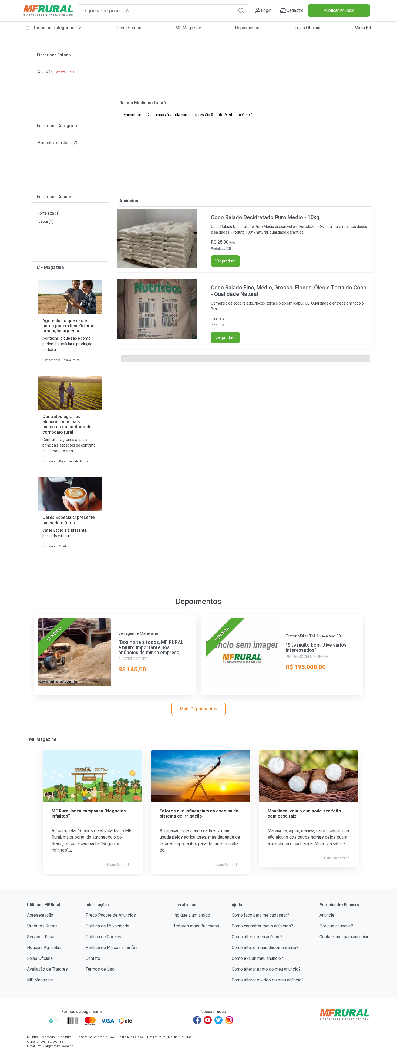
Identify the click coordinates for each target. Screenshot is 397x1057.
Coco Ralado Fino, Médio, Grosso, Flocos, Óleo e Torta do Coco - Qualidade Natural (288, 290)
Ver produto (225, 261)
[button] (241, 10)
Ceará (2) (46, 71)
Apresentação (40, 915)
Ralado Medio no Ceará (142, 102)
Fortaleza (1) (49, 213)
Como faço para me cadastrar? (260, 915)
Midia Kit (362, 27)
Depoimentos (248, 27)
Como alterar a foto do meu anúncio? (266, 969)
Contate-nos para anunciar (343, 936)
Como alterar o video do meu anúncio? (268, 979)
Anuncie (326, 915)
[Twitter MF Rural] (218, 1020)
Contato (93, 958)
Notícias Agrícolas (44, 947)
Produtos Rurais (42, 925)
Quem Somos (128, 27)
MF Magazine (188, 27)
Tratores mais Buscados (196, 925)
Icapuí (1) (45, 221)
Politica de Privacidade (107, 925)
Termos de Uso (100, 969)
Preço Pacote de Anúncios (111, 915)
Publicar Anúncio (339, 10)
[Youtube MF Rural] (208, 1020)
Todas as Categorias (54, 27)
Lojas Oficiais (307, 27)
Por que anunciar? (336, 925)
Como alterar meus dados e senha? (265, 947)
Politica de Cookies (104, 936)
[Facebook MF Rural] (197, 1020)
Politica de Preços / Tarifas (112, 947)
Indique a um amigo (191, 915)
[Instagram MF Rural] (229, 1020)
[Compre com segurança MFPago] (36, 1021)
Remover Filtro (64, 72)
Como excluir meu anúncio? (257, 958)
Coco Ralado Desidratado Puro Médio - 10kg (265, 217)
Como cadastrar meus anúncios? (262, 925)
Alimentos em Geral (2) (57, 142)
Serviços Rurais (42, 936)
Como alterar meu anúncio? (257, 936)
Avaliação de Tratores (47, 969)
